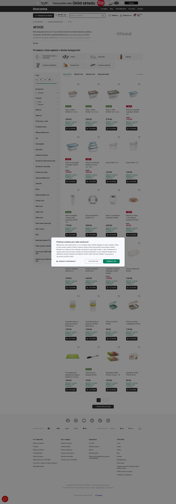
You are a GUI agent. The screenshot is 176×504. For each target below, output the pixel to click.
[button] (66, 261)
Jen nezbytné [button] (93, 261)
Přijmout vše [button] (111, 261)
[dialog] (88, 252)
